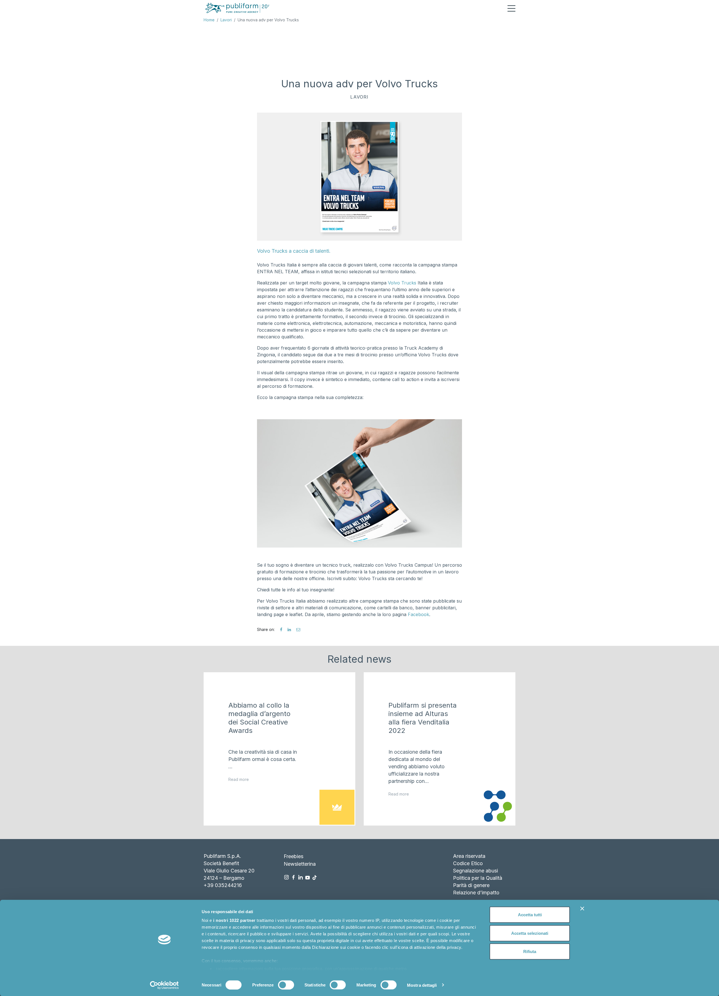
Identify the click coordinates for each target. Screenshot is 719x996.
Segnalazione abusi (475, 871)
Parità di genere (471, 885)
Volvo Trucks (403, 283)
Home (209, 19)
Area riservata (469, 856)
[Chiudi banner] (582, 909)
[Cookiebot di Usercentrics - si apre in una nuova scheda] (164, 985)
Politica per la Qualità (477, 878)
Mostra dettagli (422, 985)
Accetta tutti (530, 914)
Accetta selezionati (529, 933)
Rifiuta (529, 951)
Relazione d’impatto (476, 892)
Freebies (293, 856)
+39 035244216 (223, 885)
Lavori (226, 19)
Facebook (418, 614)
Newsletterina (300, 864)
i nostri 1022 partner (234, 920)
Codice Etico (468, 863)
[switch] (286, 984)
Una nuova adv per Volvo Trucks (268, 19)
